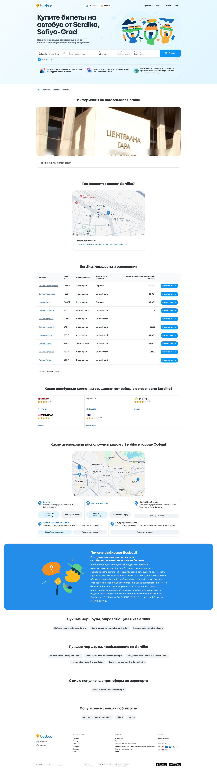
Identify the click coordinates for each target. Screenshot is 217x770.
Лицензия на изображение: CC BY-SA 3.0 (117, 152)
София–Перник (45, 343)
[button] (64, 53)
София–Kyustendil (46, 327)
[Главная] (38, 90)
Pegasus (41, 425)
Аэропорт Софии (99, 503)
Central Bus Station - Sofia (56, 523)
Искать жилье (47, 59)
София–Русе (44, 302)
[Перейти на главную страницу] (44, 6)
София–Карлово (46, 319)
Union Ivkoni (91, 425)
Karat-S (137, 409)
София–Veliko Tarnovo (48, 286)
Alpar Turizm (42, 409)
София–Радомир (46, 352)
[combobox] (48, 53)
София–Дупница (46, 310)
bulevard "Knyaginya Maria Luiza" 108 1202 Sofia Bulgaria (101, 244)
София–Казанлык (47, 294)
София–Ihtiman (45, 335)
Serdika (46, 502)
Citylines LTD (91, 409)
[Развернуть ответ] (176, 163)
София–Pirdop (45, 360)
